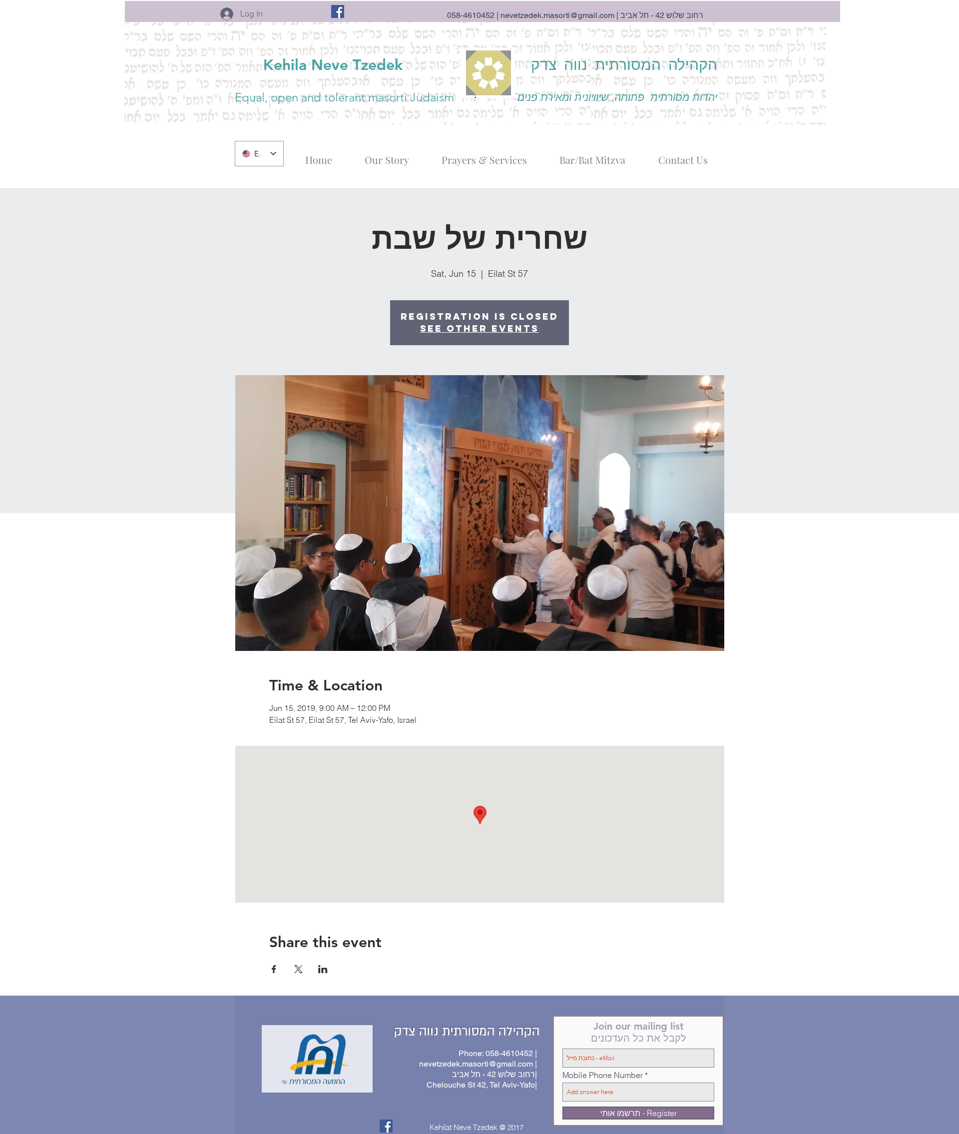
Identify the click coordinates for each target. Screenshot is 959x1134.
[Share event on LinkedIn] (323, 969)
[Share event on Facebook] (274, 969)
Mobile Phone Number (602, 1075)
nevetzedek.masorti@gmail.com (557, 15)
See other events (479, 328)
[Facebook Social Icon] (337, 11)
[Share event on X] (298, 969)
